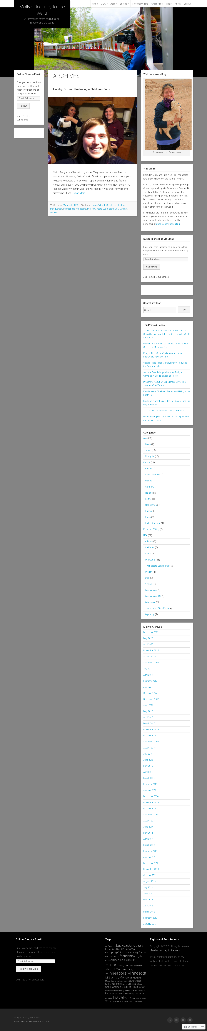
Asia (112, 3)
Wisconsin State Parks (158, 608)
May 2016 (148, 711)
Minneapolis (69, 209)
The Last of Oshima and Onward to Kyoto (163, 410)
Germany (149, 487)
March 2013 (149, 912)
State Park (118, 994)
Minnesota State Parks (158, 566)
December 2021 (151, 632)
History (121, 966)
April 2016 (148, 717)
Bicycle (139, 946)
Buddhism (116, 949)
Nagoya (113, 981)
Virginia (148, 584)
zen (140, 1002)
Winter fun (117, 1002)
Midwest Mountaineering (119, 969)
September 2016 (151, 699)
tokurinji (108, 998)
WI (145, 998)
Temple (141, 994)
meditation (138, 966)
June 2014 (148, 827)
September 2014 (151, 814)
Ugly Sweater (121, 209)
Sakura (139, 984)
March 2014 (149, 845)
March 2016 (149, 723)
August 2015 (149, 748)
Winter (108, 1001)
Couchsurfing (131, 952)
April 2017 (148, 675)
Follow (23, 105)
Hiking (111, 964)
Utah (147, 578)
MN (89, 209)
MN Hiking (115, 978)
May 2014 (148, 833)
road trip (116, 983)
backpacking (125, 945)
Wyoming (149, 614)
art (106, 946)
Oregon (148, 572)
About (178, 3)
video (142, 998)
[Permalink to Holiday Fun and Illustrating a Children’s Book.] (92, 130)
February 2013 (150, 918)
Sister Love (131, 987)
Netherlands (151, 505)
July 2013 (148, 887)
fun (135, 957)
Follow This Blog (28, 968)
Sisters (110, 209)
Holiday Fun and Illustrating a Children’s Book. (81, 89)
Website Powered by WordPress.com (32, 1021)
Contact (187, 3)
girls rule (116, 960)
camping (111, 952)
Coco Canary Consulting (168, 224)
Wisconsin (150, 602)
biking (108, 949)
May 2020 (148, 638)
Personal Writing (140, 3)
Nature (130, 981)
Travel (118, 997)
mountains (136, 978)
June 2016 (148, 705)
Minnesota (68, 205)
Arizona (149, 541)
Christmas (111, 205)
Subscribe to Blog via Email (158, 238)
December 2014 (151, 796)
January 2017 (150, 687)
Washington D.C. (153, 596)
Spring (140, 991)
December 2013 (151, 863)
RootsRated (125, 984)
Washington (151, 590)
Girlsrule (130, 960)
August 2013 (149, 881)
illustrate (121, 205)
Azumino (111, 946)
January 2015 (150, 790)
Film (107, 956)
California (149, 547)
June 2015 (148, 760)
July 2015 (148, 754)
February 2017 (150, 681)
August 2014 (149, 820)
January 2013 (150, 924)
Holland (149, 493)
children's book (98, 205)
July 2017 (148, 668)
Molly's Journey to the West (165, 950)
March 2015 (149, 778)
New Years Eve (99, 209)
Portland (108, 984)
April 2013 (148, 905)
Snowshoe (109, 991)
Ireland (148, 499)
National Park (122, 981)
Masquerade (56, 209)
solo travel (131, 990)
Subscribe (151, 266)
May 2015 (148, 766)
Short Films (157, 3)
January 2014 (150, 857)
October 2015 (150, 735)
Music (169, 3)
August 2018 (149, 656)
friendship (127, 956)
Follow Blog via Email (28, 74)
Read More (79, 193)
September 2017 (151, 662)
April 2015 (148, 772)
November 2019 (151, 650)
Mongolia (149, 456)
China (148, 444)
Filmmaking (114, 957)
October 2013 (150, 875)
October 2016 (150, 693)
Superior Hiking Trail (130, 994)
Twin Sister (129, 998)
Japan (148, 450)
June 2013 (148, 893)
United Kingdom (152, 523)
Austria (148, 468)
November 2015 (151, 729)
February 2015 (150, 784)
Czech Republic (152, 474)
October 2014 (150, 808)
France (148, 480)
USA (103, 3)
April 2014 (148, 839)
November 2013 (151, 869)
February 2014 (150, 851)
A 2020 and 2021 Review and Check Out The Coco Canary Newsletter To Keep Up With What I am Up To (166, 334)
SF (122, 987)
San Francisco (113, 986)
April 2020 (148, 644)
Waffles (54, 212)
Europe (123, 3)
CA (122, 949)
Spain (148, 517)
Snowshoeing (118, 990)
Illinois (148, 553)
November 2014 (151, 802)
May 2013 (148, 899)
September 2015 (151, 741)
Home (95, 3)
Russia (148, 511)
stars (112, 994)
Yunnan (135, 1002)
